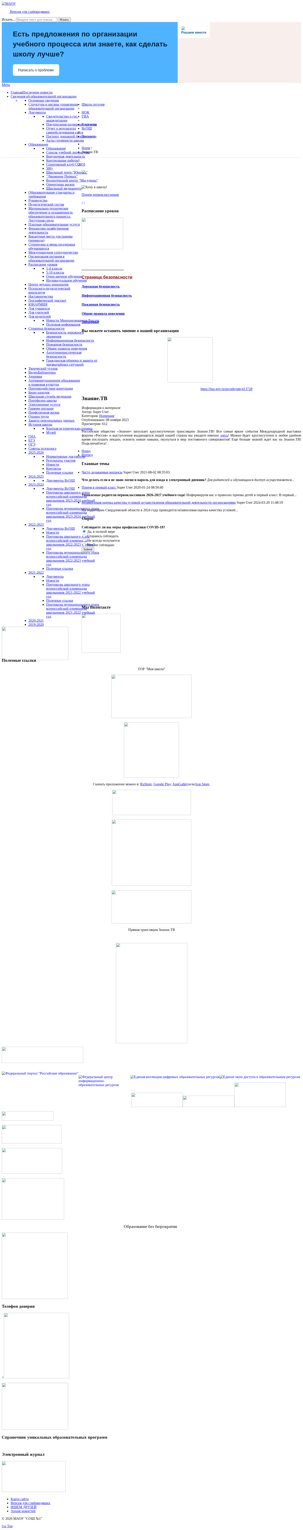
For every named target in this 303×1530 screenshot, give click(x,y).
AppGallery (180, 784)
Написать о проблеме (36, 70)
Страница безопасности (107, 277)
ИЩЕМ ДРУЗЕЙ (24, 1507)
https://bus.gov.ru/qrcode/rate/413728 (226, 389)
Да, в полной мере (100, 531)
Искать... (8, 19)
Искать (64, 19)
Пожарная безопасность (101, 304)
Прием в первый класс (99, 487)
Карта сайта (20, 1499)
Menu (6, 85)
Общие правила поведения (103, 313)
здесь (224, 435)
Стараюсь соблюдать (102, 536)
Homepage (106, 416)
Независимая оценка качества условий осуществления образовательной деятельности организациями (159, 502)
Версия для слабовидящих (29, 12)
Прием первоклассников (100, 195)
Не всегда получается (103, 540)
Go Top (7, 1526)
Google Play (162, 784)
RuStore (146, 784)
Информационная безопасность (107, 295)
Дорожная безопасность (101, 286)
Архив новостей (23, 1511)
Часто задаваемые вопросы (102, 472)
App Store (202, 784)
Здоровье (90, 322)
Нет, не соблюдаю (100, 545)
